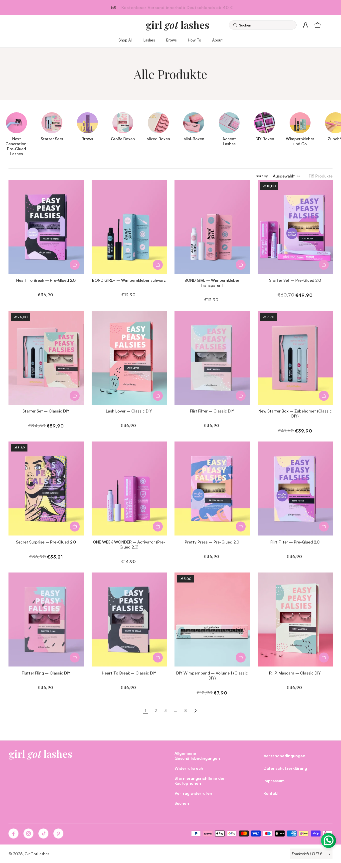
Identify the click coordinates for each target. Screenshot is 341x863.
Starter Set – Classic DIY (45, 411)
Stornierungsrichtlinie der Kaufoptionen (199, 781)
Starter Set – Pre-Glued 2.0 (295, 280)
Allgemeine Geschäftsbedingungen (197, 755)
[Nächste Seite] (195, 711)
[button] (263, 25)
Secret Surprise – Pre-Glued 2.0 (46, 541)
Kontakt (271, 793)
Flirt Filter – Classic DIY (212, 411)
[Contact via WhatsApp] (328, 840)
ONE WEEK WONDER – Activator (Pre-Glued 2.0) (129, 544)
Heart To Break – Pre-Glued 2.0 (46, 280)
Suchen (181, 803)
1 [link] (145, 710)
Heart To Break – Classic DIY (129, 673)
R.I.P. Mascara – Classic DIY (295, 673)
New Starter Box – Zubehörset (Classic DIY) (295, 413)
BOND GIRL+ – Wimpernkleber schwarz (129, 280)
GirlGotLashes (37, 853)
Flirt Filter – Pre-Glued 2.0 (295, 541)
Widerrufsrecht (189, 768)
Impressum (274, 780)
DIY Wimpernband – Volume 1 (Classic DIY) (212, 675)
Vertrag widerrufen (193, 793)
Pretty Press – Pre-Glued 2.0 (212, 541)
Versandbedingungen (284, 755)
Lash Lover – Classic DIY (129, 411)
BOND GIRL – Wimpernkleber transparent (211, 283)
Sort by (262, 176)
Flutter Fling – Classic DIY (46, 673)
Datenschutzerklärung (285, 768)
